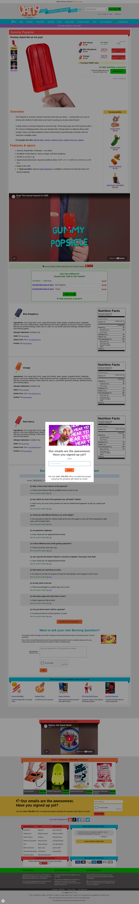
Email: (69, 459)
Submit (69, 470)
